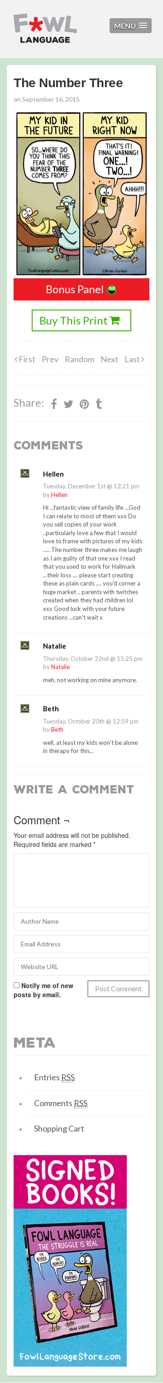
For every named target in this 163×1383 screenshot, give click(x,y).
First (26, 359)
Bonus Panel (75, 288)
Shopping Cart (59, 1128)
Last (133, 359)
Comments (60, 1103)
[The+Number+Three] (84, 404)
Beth (57, 729)
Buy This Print (73, 320)
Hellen (59, 494)
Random (79, 359)
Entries (54, 1077)
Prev (50, 359)
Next (109, 359)
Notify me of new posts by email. (43, 990)
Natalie (60, 666)
